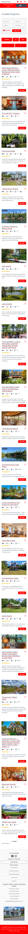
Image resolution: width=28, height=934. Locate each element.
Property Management (14, 874)
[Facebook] (12, 856)
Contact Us (14, 881)
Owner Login (14, 877)
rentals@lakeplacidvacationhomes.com (14, 901)
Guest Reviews (14, 867)
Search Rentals (14, 862)
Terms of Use (16, 929)
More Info (22, 90)
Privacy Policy (23, 929)
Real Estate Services (14, 871)
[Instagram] (15, 856)
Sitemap (11, 931)
